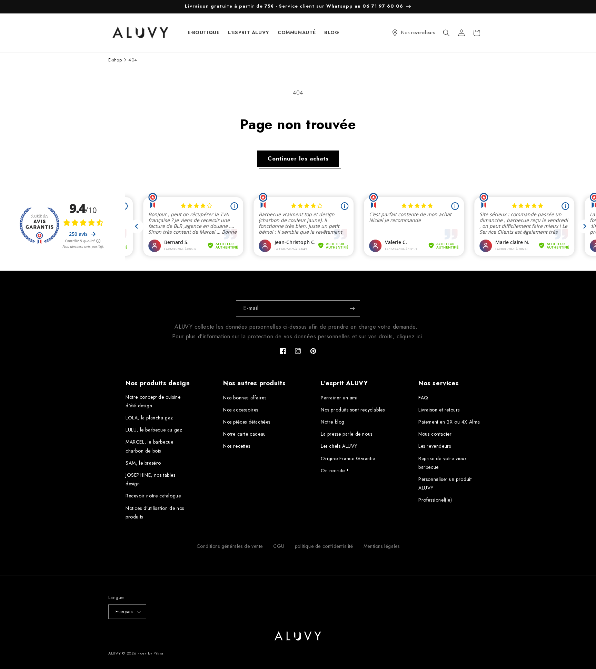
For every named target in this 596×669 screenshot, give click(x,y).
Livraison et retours (439, 409)
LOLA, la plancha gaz (149, 417)
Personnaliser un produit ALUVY (444, 483)
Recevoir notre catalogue (153, 495)
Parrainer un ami (339, 397)
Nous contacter (434, 433)
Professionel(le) (435, 499)
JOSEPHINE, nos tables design (151, 479)
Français (124, 611)
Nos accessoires (240, 409)
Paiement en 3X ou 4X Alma (449, 421)
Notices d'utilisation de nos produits (155, 512)
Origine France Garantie (348, 458)
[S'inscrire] (352, 308)
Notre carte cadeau (244, 433)
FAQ (423, 397)
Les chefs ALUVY (339, 446)
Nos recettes (236, 446)
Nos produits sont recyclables (353, 409)
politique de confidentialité (324, 546)
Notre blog (333, 421)
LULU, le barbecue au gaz (154, 429)
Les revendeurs (434, 446)
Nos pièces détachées (246, 421)
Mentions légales (382, 546)
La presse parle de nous (346, 433)
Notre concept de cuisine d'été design (153, 401)
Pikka (158, 653)
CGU (279, 546)
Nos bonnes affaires (244, 397)
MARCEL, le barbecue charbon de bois (149, 446)
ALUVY (114, 653)
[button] (446, 32)
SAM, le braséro (143, 462)
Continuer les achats (298, 159)
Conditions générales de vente (230, 546)
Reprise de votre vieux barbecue (442, 463)
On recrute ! (334, 470)
